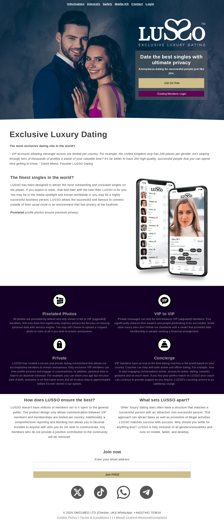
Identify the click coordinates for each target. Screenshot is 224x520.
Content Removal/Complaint (146, 517)
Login (150, 4)
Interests (93, 4)
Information (75, 4)
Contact (137, 4)
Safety (107, 4)
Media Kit (122, 4)
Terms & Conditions (94, 517)
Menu (120, 517)
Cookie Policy (67, 517)
